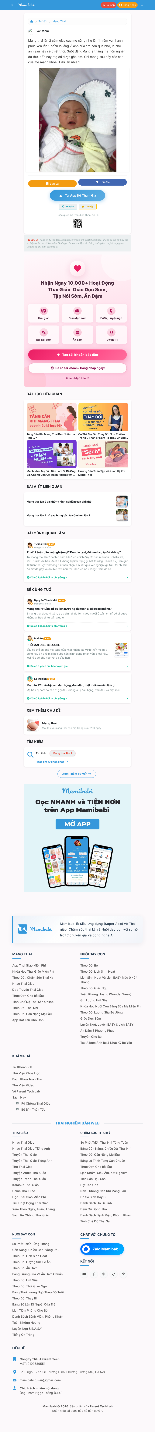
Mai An (42, 638)
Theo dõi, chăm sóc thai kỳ (32, 977)
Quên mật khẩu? (77, 378)
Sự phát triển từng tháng (31, 1244)
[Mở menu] (142, 5)
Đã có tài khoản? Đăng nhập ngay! (80, 368)
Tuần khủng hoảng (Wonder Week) (105, 994)
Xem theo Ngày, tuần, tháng (33, 1209)
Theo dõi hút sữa (25, 1280)
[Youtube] (84, 1274)
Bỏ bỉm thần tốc (33, 1109)
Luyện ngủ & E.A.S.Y (27, 1328)
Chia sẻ (104, 182)
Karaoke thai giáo (25, 1185)
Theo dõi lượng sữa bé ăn (31, 1262)
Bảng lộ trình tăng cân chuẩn (102, 1161)
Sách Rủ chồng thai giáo (30, 1215)
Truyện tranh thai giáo (29, 1179)
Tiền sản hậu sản (93, 1179)
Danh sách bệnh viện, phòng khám (106, 1215)
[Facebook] (94, 1274)
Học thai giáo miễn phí (29, 1197)
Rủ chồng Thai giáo (35, 1103)
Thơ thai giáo (22, 1167)
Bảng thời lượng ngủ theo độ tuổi (38, 1292)
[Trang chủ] (31, 21)
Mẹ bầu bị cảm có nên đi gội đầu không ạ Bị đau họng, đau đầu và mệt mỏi (73, 690)
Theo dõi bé (89, 965)
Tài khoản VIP (22, 1067)
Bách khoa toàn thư (27, 1079)
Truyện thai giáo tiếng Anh (32, 1161)
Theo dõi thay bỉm (25, 1298)
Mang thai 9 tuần (42, 547)
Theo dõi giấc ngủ (94, 988)
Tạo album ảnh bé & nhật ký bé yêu (106, 1043)
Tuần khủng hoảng (26, 1322)
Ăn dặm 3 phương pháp (97, 1030)
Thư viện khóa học (26, 1073)
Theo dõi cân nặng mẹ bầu (32, 1014)
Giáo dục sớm (90, 1018)
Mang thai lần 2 (62, 753)
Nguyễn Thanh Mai (49, 600)
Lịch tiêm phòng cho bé (29, 1310)
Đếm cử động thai (94, 1209)
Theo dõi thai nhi (25, 1008)
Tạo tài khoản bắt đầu (80, 355)
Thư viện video (23, 1085)
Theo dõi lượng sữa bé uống (101, 1012)
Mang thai (59, 21)
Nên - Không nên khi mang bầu (103, 1191)
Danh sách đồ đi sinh (96, 1203)
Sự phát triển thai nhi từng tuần (104, 1142)
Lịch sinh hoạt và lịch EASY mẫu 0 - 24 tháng (108, 980)
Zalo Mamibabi (105, 1249)
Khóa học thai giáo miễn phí (33, 971)
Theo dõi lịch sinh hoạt (97, 971)
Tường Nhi (44, 543)
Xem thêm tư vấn (75, 773)
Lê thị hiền (44, 678)
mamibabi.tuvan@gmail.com (40, 1380)
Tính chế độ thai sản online (32, 1002)
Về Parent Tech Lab (26, 1091)
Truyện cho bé (91, 1036)
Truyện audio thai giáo (29, 1173)
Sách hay (19, 1097)
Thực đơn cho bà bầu (28, 996)
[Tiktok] (113, 1274)
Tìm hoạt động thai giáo (30, 1203)
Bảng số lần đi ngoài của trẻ (33, 1304)
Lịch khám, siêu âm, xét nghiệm (103, 1173)
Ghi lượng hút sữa (94, 1000)
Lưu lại (54, 183)
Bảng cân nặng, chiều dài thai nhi (105, 1148)
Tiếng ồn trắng (23, 1335)
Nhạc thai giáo (23, 983)
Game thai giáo (23, 1191)
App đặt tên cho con (28, 1020)
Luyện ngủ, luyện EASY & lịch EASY (106, 1024)
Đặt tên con (89, 1185)
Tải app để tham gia (80, 195)
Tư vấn (43, 21)
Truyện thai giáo (24, 1154)
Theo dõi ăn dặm (24, 1268)
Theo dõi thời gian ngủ (29, 1286)
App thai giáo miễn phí (29, 965)
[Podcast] (104, 1274)
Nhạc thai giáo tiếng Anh (31, 1148)
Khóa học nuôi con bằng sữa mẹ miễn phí (110, 1006)
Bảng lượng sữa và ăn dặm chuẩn (37, 1274)
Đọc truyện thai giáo (27, 990)
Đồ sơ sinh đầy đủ (94, 1197)
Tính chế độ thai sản (96, 1221)
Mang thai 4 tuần (42, 603)
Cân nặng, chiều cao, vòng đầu (35, 1250)
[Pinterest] (123, 1274)
